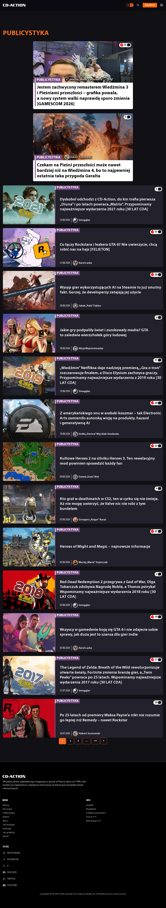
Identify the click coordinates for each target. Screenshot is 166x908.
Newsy (6, 805)
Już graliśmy (9, 832)
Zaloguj (150, 5)
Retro (5, 821)
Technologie (9, 824)
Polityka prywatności (96, 813)
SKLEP (6, 836)
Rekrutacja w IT (93, 821)
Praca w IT (91, 817)
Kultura (6, 817)
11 (95, 741)
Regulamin (91, 809)
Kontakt (89, 805)
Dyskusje (7, 828)
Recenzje (7, 809)
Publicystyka (9, 813)
